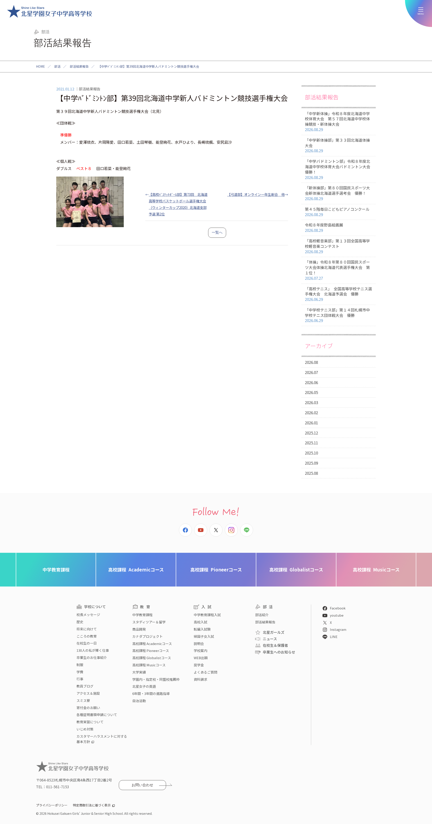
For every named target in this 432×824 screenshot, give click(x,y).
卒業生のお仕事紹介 (91, 657)
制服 (79, 664)
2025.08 (311, 473)
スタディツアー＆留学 (149, 622)
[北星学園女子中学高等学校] (49, 11)
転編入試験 (202, 629)
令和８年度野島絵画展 (324, 227)
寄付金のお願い (88, 707)
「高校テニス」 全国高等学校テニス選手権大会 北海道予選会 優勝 (338, 294)
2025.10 (311, 453)
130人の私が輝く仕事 (92, 650)
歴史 (79, 621)
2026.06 (311, 382)
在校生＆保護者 (275, 645)
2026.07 (311, 372)
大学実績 (139, 672)
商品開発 (139, 629)
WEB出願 (201, 657)
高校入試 (200, 622)
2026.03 (311, 402)
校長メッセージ (88, 614)
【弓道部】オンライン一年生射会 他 (256, 194)
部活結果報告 (79, 66)
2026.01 (311, 422)
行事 (79, 678)
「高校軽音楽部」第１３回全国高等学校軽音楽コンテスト (337, 246)
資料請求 (200, 679)
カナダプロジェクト (147, 636)
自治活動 (139, 700)
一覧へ (217, 232)
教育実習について (90, 721)
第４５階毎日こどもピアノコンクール (337, 211)
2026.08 (311, 362)
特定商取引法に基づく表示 (92, 805)
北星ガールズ (273, 632)
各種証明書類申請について (96, 714)
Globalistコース (296, 569)
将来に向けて (86, 629)
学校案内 (200, 650)
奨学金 (199, 665)
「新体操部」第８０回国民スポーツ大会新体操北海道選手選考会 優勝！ (337, 193)
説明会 (199, 643)
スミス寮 (83, 700)
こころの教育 (86, 636)
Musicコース (376, 569)
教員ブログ (84, 686)
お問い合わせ (142, 785)
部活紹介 (262, 614)
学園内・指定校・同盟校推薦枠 (156, 679)
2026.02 (311, 412)
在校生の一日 (86, 643)
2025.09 (311, 463)
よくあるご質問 (205, 672)
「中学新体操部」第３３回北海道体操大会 (337, 145)
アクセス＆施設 (88, 693)
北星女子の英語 (144, 686)
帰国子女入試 (204, 636)
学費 (79, 672)
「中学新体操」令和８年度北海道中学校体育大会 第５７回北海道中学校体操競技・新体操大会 (337, 121)
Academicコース (136, 569)
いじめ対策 (84, 729)
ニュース (270, 638)
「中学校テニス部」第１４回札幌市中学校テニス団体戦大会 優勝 (337, 315)
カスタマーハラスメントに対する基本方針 (101, 739)
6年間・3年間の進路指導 (151, 693)
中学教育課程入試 (207, 614)
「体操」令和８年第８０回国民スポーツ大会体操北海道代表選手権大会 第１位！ (337, 270)
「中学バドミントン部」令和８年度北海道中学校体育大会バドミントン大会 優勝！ (339, 169)
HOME (40, 66)
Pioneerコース (216, 569)
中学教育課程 (56, 569)
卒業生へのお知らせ (279, 652)
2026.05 (311, 392)
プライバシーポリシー (52, 805)
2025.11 (311, 443)
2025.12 (311, 433)
